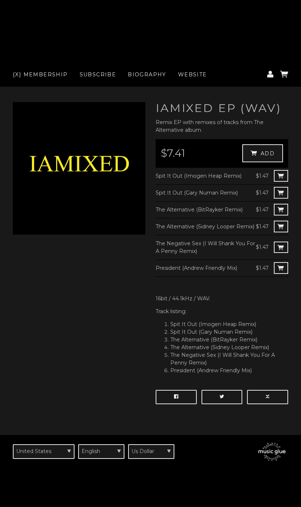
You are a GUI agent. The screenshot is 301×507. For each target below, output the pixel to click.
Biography (147, 74)
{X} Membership (40, 74)
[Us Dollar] (151, 451)
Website (192, 74)
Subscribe (98, 74)
